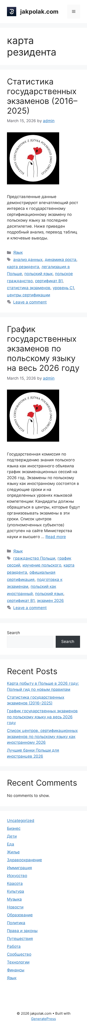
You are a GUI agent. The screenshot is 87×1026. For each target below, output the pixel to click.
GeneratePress (43, 1019)
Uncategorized (20, 820)
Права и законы (22, 930)
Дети (12, 836)
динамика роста (60, 259)
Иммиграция (19, 867)
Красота (15, 883)
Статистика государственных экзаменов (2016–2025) (42, 96)
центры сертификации (28, 295)
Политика (16, 923)
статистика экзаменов (28, 287)
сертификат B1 (49, 281)
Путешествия (20, 938)
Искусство (17, 875)
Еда (10, 844)
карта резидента (23, 266)
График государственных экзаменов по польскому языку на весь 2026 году (43, 348)
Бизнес (13, 828)
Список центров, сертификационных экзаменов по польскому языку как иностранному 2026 (42, 736)
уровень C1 (63, 287)
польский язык (38, 273)
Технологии (18, 962)
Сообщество (19, 954)
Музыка (14, 899)
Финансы (15, 970)
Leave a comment (30, 302)
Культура (15, 891)
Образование (20, 915)
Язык (18, 252)
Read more (55, 536)
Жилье (13, 852)
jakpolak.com (39, 11)
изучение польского (42, 565)
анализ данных (27, 259)
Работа (14, 946)
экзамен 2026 (50, 600)
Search (13, 632)
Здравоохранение (24, 860)
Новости (15, 907)
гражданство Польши (34, 558)
